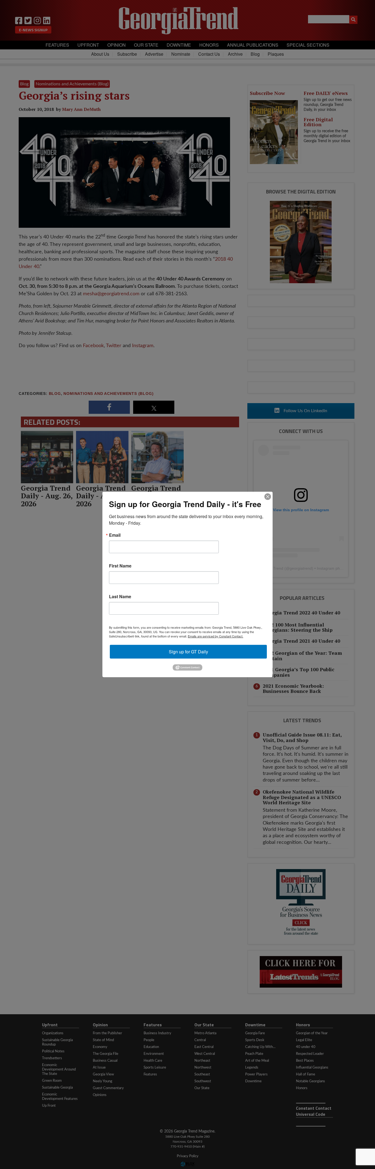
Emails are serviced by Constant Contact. (215, 636)
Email (115, 535)
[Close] (267, 496)
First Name (120, 566)
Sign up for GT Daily (188, 651)
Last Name (120, 596)
